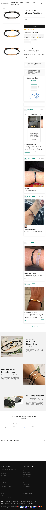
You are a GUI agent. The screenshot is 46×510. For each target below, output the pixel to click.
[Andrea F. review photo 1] (34, 212)
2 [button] (32, 326)
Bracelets (3, 489)
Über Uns (17, 4)
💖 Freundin (41, 35)
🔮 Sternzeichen (27, 41)
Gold (39, 23)
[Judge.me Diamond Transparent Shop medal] (36, 95)
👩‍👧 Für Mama (34, 35)
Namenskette (7, 503)
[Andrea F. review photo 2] (25, 226)
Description (26, 57)
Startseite (11, 2)
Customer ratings (26, 476)
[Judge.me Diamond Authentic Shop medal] (31, 95)
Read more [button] (27, 152)
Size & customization (27, 474)
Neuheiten (16, 2)
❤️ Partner (33, 37)
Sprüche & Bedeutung (30, 501)
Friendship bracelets (5, 482)
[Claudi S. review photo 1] (34, 298)
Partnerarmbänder (20, 503)
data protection (26, 484)
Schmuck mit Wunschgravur (28, 503)
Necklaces (3, 491)
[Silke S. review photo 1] (34, 258)
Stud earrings (3, 493)
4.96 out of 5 (34, 80)
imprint (24, 488)
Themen (33, 2)
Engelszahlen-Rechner (16, 501)
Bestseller (11, 4)
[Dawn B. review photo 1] (34, 174)
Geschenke (27, 2)
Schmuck (22, 2)
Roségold (42, 23)
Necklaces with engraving (6, 497)
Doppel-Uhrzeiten (23, 501)
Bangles (2, 488)
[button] (29, 84)
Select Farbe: (26, 22)
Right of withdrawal (26, 486)
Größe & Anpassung (28, 48)
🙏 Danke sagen (27, 35)
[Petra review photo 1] (34, 127)
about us (24, 482)
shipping (24, 470)
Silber (35, 23)
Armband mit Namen (13, 503)
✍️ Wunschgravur (40, 37)
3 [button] (34, 326)
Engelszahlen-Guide (9, 501)
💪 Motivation (26, 39)
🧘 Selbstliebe (34, 39)
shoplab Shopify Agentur (10, 507)
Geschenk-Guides (37, 501)
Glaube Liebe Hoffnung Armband (6, 453)
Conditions (25, 489)
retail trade (25, 491)
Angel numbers (4, 484)
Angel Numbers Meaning (6, 486)
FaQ (24, 469)
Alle (2, 495)
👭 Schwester (26, 37)
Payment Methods (26, 472)
